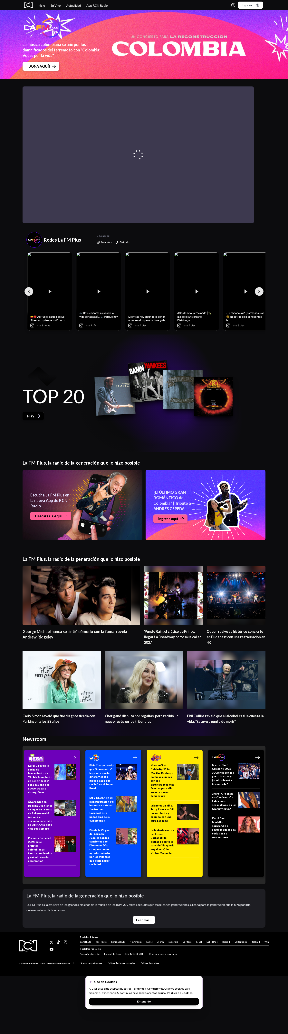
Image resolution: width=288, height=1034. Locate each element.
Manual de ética (112, 953)
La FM (149, 941)
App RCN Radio (97, 5)
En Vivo (56, 5)
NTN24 (256, 941)
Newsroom (136, 941)
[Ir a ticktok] (51, 942)
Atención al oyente (90, 953)
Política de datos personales (121, 963)
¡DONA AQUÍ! (38, 66)
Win (266, 941)
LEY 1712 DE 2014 (134, 953)
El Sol (199, 941)
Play (30, 416)
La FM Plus (212, 941)
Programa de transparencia (163, 953)
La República (241, 941)
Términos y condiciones (90, 963)
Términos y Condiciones (147, 988)
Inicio (41, 5)
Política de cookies (150, 963)
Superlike (173, 941)
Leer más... (144, 920)
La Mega (187, 941)
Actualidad (73, 5)
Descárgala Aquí (48, 516)
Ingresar (247, 5)
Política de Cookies (179, 992)
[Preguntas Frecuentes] (233, 5)
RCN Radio (101, 941)
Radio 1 (226, 941)
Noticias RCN (118, 941)
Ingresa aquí (168, 519)
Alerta (160, 941)
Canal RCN (85, 941)
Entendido (144, 1001)
